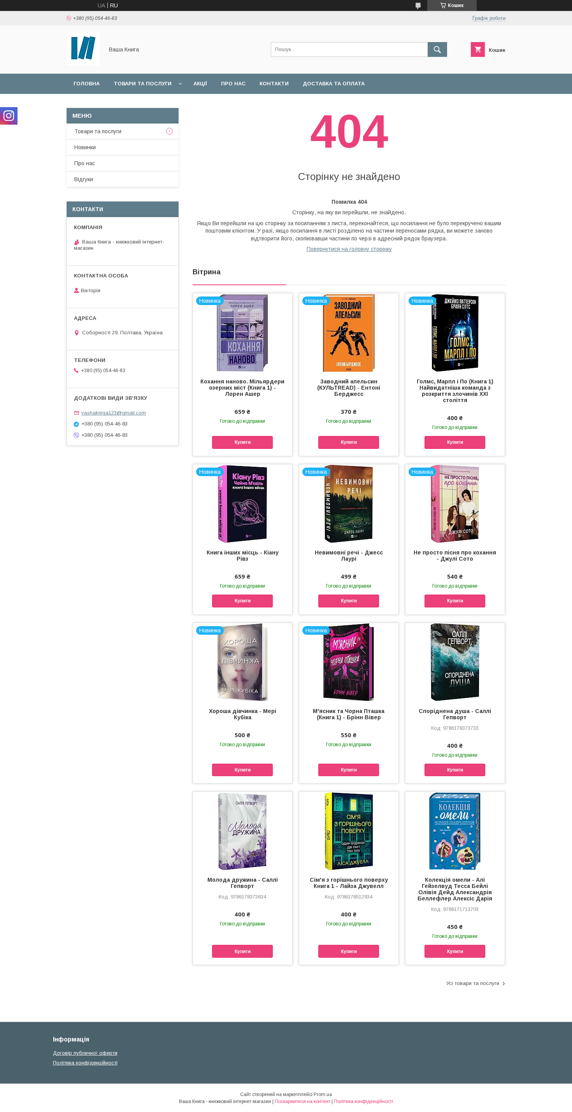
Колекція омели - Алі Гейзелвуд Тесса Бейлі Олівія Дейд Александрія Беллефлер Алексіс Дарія (455, 889)
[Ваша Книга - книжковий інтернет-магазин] (83, 63)
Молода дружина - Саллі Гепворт (242, 883)
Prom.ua (323, 1094)
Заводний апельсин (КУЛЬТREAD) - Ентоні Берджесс (348, 387)
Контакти (274, 83)
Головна (87, 83)
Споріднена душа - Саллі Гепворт (455, 714)
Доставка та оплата (334, 83)
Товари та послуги (143, 83)
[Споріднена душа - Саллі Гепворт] (455, 662)
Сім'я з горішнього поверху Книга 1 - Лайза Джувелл (349, 883)
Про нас (233, 83)
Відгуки (83, 179)
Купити (243, 442)
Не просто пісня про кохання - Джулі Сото (455, 555)
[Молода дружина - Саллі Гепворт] (242, 831)
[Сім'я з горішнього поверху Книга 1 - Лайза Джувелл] (348, 831)
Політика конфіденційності (85, 1063)
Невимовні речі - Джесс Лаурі (349, 555)
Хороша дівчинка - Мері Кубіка (242, 714)
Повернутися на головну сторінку (349, 249)
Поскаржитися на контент (302, 1101)
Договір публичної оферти (85, 1053)
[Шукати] (437, 49)
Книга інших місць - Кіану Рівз (243, 555)
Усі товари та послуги (472, 983)
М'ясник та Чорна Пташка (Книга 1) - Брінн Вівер (348, 714)
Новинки (85, 147)
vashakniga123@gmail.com (113, 413)
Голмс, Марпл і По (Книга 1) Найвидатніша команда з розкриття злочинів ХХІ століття (455, 390)
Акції (200, 83)
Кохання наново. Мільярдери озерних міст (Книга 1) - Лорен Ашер (242, 387)
